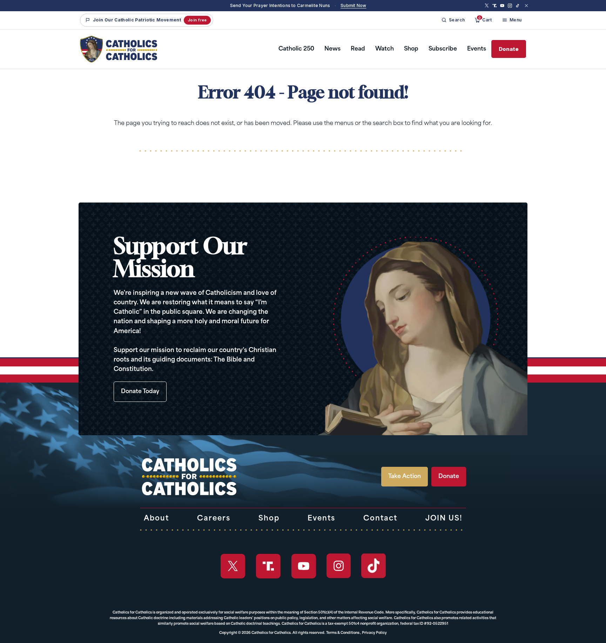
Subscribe (443, 49)
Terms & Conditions (342, 633)
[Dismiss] (526, 5)
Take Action (404, 476)
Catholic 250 (296, 49)
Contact (380, 518)
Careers (213, 518)
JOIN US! (444, 518)
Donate (509, 49)
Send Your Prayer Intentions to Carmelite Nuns (280, 5)
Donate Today (140, 392)
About (156, 518)
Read (358, 49)
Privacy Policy (374, 633)
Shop (411, 49)
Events (476, 49)
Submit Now (353, 5)
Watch (384, 49)
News (332, 49)
